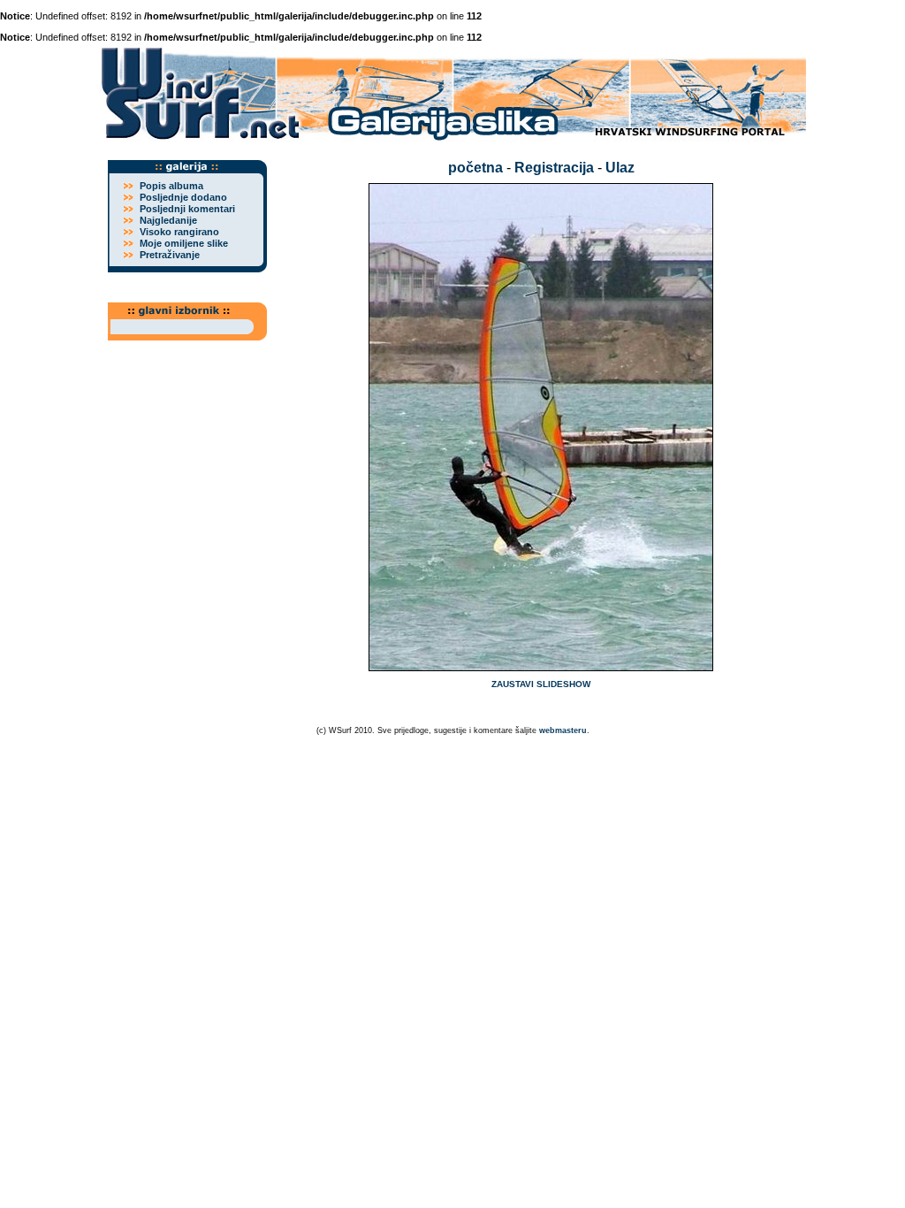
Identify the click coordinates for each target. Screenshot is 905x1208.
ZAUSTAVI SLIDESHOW (540, 684)
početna (475, 167)
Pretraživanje (170, 254)
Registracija (554, 167)
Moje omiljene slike (184, 243)
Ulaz (620, 167)
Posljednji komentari (187, 208)
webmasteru (563, 730)
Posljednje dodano (183, 197)
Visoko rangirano (179, 231)
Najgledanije (168, 220)
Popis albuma (171, 185)
